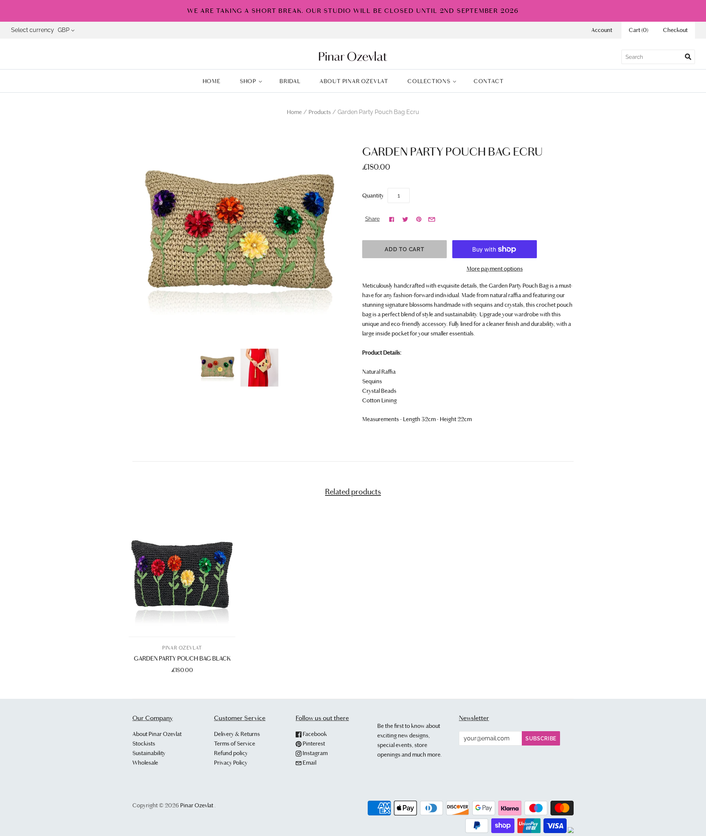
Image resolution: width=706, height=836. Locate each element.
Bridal (289, 81)
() (638, 29)
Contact (489, 81)
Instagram (315, 753)
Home (212, 81)
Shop (248, 81)
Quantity (373, 195)
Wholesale (145, 762)
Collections (428, 81)
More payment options (495, 268)
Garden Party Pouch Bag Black (182, 658)
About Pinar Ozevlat (354, 81)
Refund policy (231, 753)
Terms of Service (234, 743)
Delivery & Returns (237, 733)
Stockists (143, 743)
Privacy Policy (230, 762)
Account (601, 29)
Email (309, 762)
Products (320, 111)
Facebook (314, 733)
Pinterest (313, 743)
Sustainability (148, 753)
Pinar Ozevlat (182, 648)
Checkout (675, 29)
